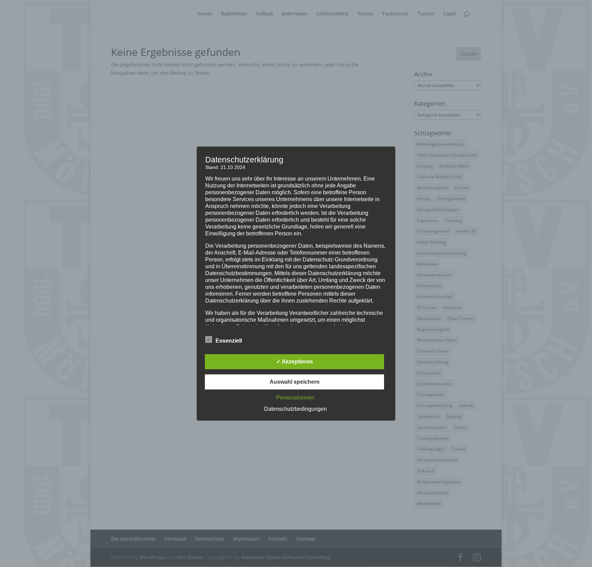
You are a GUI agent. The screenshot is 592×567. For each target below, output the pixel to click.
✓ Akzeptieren (294, 362)
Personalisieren (295, 397)
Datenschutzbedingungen (295, 409)
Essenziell (228, 341)
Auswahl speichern (295, 382)
